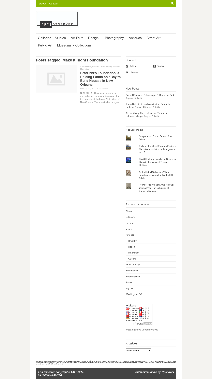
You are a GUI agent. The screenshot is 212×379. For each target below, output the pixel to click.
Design (93, 37)
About (42, 3)
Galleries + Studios (52, 37)
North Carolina (133, 264)
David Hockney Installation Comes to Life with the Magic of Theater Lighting (157, 162)
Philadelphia (132, 270)
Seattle (129, 282)
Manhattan (84, 69)
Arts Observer (46, 372)
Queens (132, 258)
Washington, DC (134, 294)
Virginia (129, 288)
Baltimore (130, 216)
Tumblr (159, 66)
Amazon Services (63, 361)
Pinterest (132, 71)
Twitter (131, 66)
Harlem (132, 246)
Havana (130, 222)
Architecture (85, 66)
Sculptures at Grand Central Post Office (155, 138)
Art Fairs (77, 37)
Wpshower (167, 372)
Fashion (116, 66)
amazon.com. (160, 361)
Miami (129, 228)
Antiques (135, 37)
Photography (114, 37)
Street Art (154, 37)
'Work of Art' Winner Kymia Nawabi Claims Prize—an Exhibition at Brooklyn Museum (156, 187)
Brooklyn (132, 240)
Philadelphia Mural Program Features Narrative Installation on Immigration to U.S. (157, 149)
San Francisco (133, 276)
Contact (53, 3)
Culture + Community (102, 66)
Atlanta (129, 210)
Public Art (45, 45)
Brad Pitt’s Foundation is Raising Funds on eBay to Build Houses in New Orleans (100, 78)
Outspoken (142, 372)
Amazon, (50, 362)
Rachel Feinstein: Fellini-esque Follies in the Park (150, 95)
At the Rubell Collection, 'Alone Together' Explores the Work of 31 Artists (156, 174)
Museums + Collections (74, 45)
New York (130, 234)
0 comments (102, 88)
